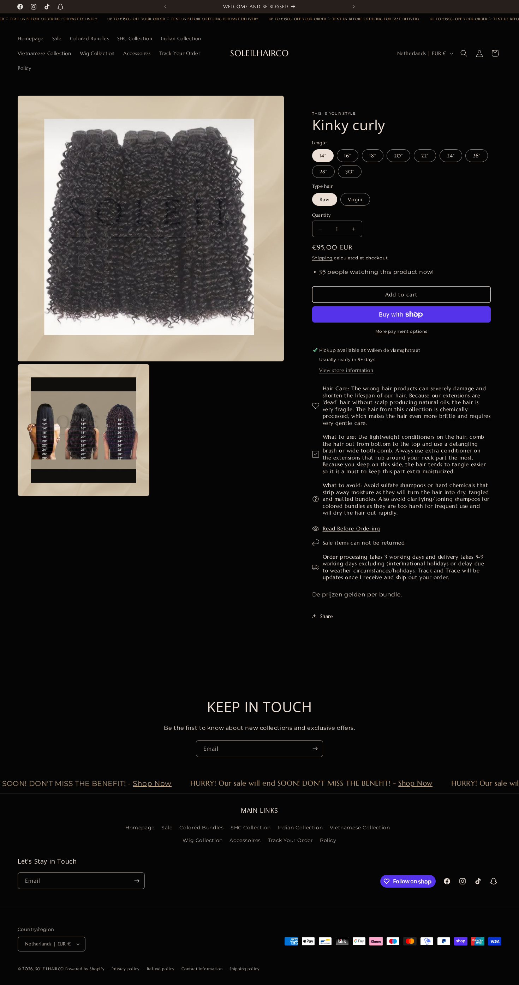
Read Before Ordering (351, 528)
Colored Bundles (201, 827)
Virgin (355, 199)
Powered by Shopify (85, 968)
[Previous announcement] (165, 6)
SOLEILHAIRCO (49, 968)
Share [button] (326, 616)
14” (323, 155)
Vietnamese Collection (360, 827)
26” (477, 155)
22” (425, 155)
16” (347, 155)
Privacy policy (126, 968)
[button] (464, 53)
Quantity (321, 215)
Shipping (322, 257)
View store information (346, 370)
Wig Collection (202, 840)
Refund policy (161, 968)
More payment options (401, 331)
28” (323, 171)
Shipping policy (244, 968)
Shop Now (140, 783)
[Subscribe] (315, 748)
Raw (325, 199)
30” (349, 171)
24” (451, 155)
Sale (166, 827)
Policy (328, 840)
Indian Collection (300, 827)
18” (372, 155)
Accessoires (245, 840)
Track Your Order (290, 840)
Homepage (140, 827)
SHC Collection (250, 827)
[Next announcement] (354, 6)
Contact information (201, 968)
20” (398, 155)
